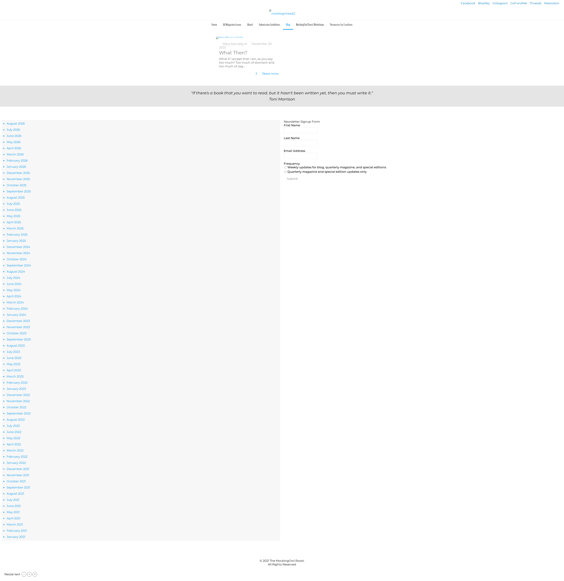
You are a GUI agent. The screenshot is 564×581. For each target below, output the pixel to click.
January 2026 (16, 166)
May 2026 (13, 142)
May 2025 (13, 216)
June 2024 (14, 284)
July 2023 (13, 352)
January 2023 (16, 389)
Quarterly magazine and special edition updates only (327, 171)
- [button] (24, 574)
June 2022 (14, 432)
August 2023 (16, 345)
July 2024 (13, 277)
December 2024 (18, 247)
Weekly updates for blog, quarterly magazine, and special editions (336, 167)
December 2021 (18, 469)
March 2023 (15, 376)
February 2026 (17, 160)
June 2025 (14, 210)
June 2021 (14, 506)
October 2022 (16, 407)
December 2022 (18, 395)
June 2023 (14, 358)
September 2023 (19, 339)
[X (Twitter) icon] (280, 570)
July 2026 (13, 129)
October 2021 (16, 481)
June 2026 (14, 136)
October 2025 (16, 185)
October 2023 (16, 333)
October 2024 (17, 259)
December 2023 (18, 321)
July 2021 (13, 500)
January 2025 (16, 240)
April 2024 (14, 296)
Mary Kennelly (233, 44)
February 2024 (17, 308)
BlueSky (484, 3)
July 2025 (13, 203)
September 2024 (19, 265)
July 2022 (13, 426)
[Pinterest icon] (283, 570)
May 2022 (13, 438)
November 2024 (18, 253)
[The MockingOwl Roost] (282, 13)
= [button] (35, 574)
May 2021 (13, 512)
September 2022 (19, 413)
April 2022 (14, 444)
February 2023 (17, 382)
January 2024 (16, 314)
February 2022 (17, 456)
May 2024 (14, 290)
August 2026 (16, 123)
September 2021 (18, 487)
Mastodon (551, 3)
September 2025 (19, 191)
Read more (270, 73)
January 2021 (16, 537)
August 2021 (15, 493)
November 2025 (18, 179)
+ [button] (29, 574)
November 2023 (18, 327)
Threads (536, 3)
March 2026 (15, 154)
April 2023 (14, 370)
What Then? (233, 53)
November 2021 (18, 475)
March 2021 (15, 524)
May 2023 (13, 364)
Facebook (468, 3)
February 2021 (17, 530)
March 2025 (15, 228)
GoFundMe (518, 3)
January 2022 (16, 463)
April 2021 (13, 518)
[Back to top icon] (282, 554)
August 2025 (16, 197)
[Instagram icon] (287, 570)
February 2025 (17, 234)
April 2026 (14, 148)
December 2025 (18, 173)
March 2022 (15, 450)
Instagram (500, 3)
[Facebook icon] (277, 570)
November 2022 (18, 401)
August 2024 (16, 271)
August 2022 (16, 419)
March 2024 (15, 302)
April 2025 (14, 222)
